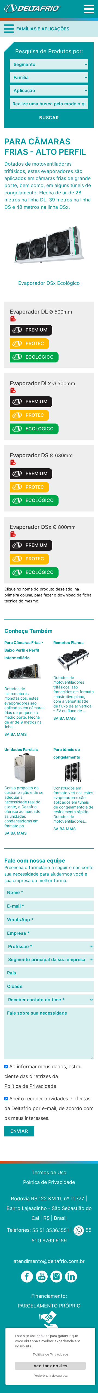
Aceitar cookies (50, 1365)
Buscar (49, 117)
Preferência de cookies (50, 1375)
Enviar (19, 1131)
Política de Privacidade (30, 1086)
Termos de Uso (49, 1172)
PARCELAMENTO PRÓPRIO (49, 1306)
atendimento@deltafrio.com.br (49, 1261)
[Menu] (89, 9)
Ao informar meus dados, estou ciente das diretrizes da (42, 1076)
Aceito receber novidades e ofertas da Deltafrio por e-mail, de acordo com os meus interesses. (49, 1108)
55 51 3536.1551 (50, 1230)
